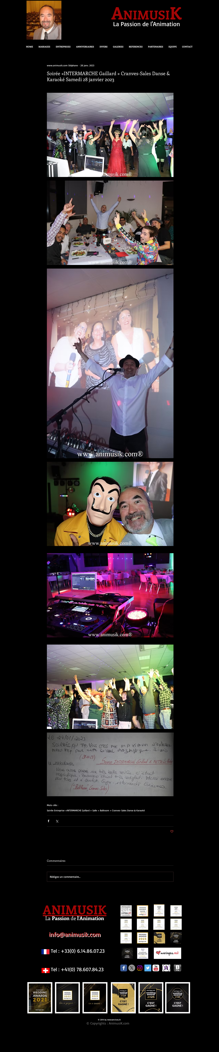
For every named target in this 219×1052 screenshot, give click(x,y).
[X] (131, 968)
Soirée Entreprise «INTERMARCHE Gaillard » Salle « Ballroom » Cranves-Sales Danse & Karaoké (96, 810)
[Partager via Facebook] (48, 821)
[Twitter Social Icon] (147, 968)
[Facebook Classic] (123, 968)
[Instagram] (139, 968)
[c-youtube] (155, 968)
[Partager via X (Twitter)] (57, 821)
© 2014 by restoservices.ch (109, 1019)
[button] (102, 47)
